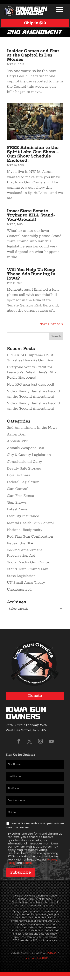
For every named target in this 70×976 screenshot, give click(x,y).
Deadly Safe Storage (24, 468)
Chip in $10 (35, 23)
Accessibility (40, 958)
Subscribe (20, 872)
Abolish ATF (17, 441)
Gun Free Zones (20, 496)
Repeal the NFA (20, 543)
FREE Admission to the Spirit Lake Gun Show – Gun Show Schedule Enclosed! (33, 154)
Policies (52, 952)
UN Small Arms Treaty (26, 582)
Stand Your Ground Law (27, 569)
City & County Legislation (29, 455)
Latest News (17, 509)
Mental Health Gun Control (30, 523)
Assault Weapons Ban (25, 448)
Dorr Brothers (18, 475)
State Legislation (21, 576)
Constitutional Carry (24, 462)
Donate (35, 695)
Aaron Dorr (16, 434)
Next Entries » (51, 324)
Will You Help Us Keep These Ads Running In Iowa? (31, 274)
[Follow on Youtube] (51, 741)
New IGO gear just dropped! (30, 384)
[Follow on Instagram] (40, 741)
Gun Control (17, 489)
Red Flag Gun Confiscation (30, 536)
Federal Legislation (23, 482)
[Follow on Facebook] (18, 741)
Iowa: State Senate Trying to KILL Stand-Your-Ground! (31, 215)
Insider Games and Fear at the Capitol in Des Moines (33, 55)
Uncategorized (19, 589)
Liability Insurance (23, 516)
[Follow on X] (29, 741)
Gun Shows (17, 502)
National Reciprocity (24, 530)
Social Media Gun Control (29, 562)
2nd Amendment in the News (32, 427)
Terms (27, 863)
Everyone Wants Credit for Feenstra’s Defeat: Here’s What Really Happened (32, 372)
